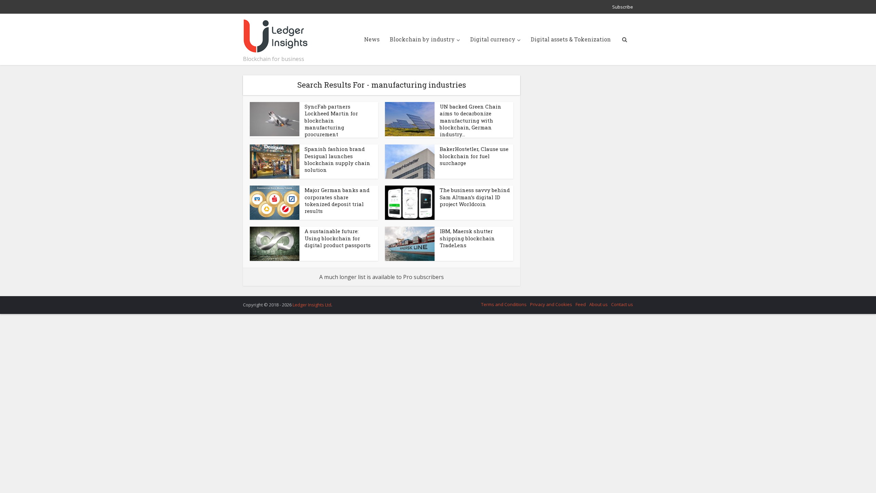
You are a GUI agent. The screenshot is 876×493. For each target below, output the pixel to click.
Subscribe (622, 7)
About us (598, 304)
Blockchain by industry (422, 39)
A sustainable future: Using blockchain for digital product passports (338, 238)
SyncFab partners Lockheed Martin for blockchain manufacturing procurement (331, 120)
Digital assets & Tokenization (571, 39)
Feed (581, 304)
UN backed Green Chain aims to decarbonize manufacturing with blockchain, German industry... (470, 120)
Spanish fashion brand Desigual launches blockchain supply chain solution (337, 159)
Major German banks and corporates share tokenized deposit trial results (337, 200)
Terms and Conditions (504, 304)
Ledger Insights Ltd (312, 305)
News (371, 39)
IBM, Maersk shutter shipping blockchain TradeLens (467, 238)
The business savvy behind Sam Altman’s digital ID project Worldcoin (475, 197)
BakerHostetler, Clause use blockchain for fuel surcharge (474, 156)
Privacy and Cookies (551, 304)
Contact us (622, 304)
